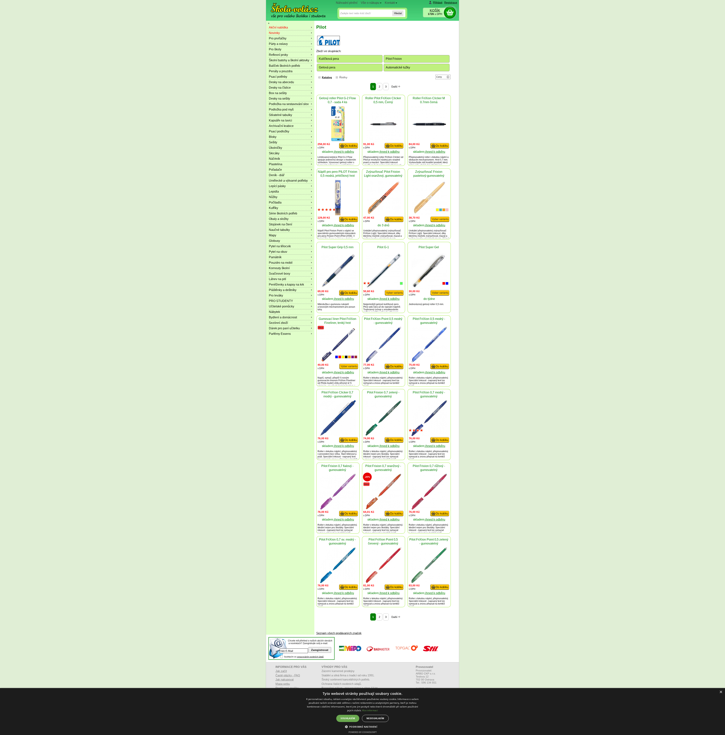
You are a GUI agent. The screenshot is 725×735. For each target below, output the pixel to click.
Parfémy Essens (280, 333)
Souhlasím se (304, 657)
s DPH (435, 13)
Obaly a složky (278, 218)
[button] (362, 726)
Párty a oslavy (278, 43)
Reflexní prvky (278, 54)
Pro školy (275, 49)
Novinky (274, 33)
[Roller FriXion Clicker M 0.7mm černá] (429, 140)
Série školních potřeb (283, 213)
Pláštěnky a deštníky (282, 290)
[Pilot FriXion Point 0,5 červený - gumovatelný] (383, 582)
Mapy (272, 235)
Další (394, 86)
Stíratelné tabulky (280, 115)
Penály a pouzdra (280, 71)
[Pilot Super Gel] (429, 288)
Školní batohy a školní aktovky (289, 60)
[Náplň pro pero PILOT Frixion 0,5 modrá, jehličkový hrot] (338, 214)
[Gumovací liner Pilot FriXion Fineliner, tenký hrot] (338, 361)
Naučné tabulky (279, 229)
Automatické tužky (398, 67)
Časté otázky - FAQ (287, 675)
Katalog (327, 77)
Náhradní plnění (346, 2)
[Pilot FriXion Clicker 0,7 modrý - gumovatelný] (338, 434)
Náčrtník (274, 158)
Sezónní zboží (278, 322)
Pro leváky (276, 295)
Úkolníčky (275, 147)
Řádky (343, 77)
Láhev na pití (277, 279)
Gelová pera (327, 67)
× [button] (720, 692)
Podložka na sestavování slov (289, 104)
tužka (326, 304)
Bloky (272, 136)
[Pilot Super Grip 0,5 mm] (338, 287)
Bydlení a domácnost (283, 317)
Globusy (274, 240)
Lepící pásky (277, 186)
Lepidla (274, 191)
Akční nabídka (278, 27)
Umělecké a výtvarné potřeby (288, 180)
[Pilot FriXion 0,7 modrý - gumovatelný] (429, 435)
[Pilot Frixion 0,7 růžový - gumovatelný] (429, 508)
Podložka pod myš (281, 109)
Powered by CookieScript (363, 732)
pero (396, 304)
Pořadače (275, 169)
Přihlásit (437, 2)
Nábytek (274, 311)
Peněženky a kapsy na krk (286, 284)
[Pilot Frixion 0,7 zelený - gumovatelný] (383, 434)
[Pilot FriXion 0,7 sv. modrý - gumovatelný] (338, 582)
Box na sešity (278, 93)
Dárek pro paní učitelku (284, 328)
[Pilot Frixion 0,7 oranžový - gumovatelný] (383, 508)
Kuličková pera (329, 58)
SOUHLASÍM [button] (348, 718)
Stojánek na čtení (280, 224)
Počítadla (275, 202)
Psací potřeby (278, 76)
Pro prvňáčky (277, 38)
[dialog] (362, 711)
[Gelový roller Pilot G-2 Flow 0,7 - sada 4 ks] (338, 140)
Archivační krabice (281, 125)
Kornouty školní (279, 268)
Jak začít (281, 671)
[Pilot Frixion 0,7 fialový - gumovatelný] (338, 508)
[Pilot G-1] (383, 288)
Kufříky (273, 208)
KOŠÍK (435, 10)
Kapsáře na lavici (280, 120)
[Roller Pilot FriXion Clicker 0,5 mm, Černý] (383, 140)
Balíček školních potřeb (284, 65)
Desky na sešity (279, 98)
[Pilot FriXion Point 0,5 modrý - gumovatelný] (383, 361)
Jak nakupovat (284, 679)
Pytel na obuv (278, 251)
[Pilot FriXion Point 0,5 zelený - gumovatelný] (429, 582)
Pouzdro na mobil (280, 262)
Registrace (450, 2)
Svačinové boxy (279, 273)
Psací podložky (279, 131)
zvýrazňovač (394, 230)
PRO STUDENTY (281, 301)
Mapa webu (282, 683)
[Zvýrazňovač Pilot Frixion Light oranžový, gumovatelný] (383, 214)
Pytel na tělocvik (280, 246)
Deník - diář (276, 175)
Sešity (273, 142)
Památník (275, 257)
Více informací (370, 710)
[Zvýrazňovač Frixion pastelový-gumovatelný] (429, 214)
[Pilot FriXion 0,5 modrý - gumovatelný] (429, 361)
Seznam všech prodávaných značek (339, 633)
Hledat (398, 13)
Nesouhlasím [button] (375, 718)
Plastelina (275, 164)
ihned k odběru (343, 151)
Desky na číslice (280, 87)
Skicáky (274, 153)
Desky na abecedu (281, 82)
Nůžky (273, 197)
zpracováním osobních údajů (310, 657)
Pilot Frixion (394, 58)
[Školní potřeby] (295, 8)
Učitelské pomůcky (281, 306)
